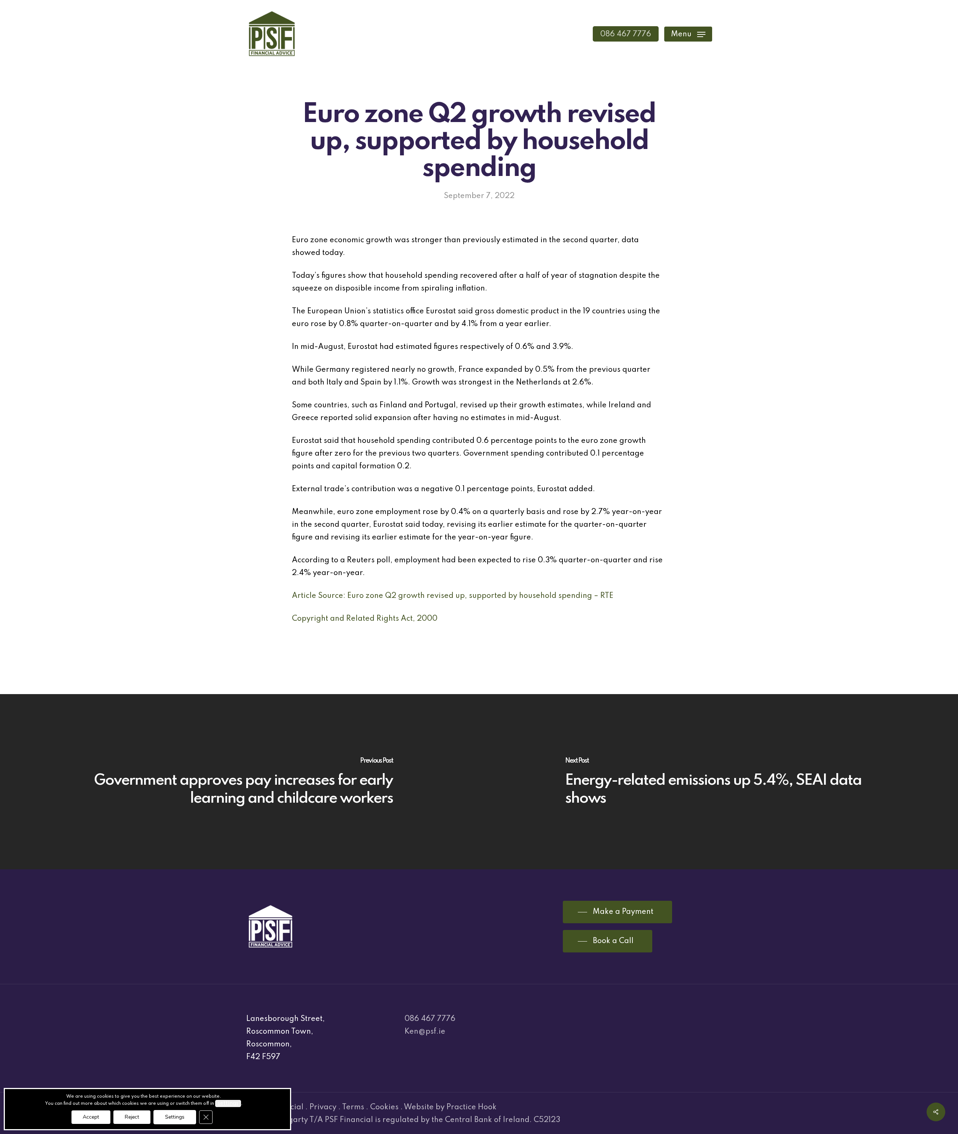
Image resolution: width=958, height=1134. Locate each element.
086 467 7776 (430, 1019)
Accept (91, 1117)
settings (228, 1103)
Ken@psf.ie (425, 1032)
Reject (132, 1117)
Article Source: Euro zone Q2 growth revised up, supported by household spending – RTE (452, 596)
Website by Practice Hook (450, 1107)
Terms (353, 1107)
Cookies (384, 1107)
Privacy (322, 1107)
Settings (174, 1117)
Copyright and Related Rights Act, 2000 (364, 619)
